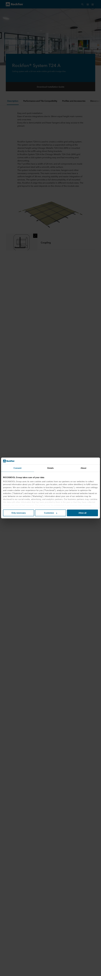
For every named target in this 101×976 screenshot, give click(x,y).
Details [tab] (50, 468)
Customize (49, 513)
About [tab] (83, 468)
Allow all (82, 513)
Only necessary (18, 513)
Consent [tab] (17, 468)
